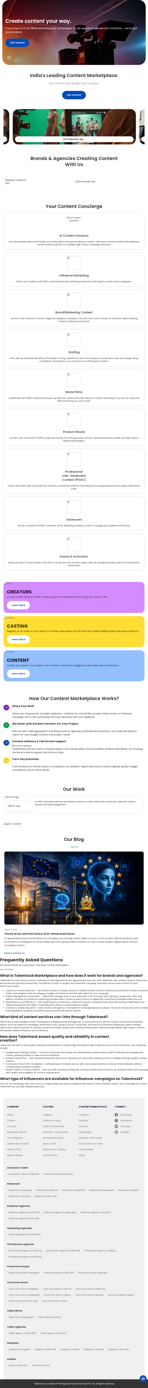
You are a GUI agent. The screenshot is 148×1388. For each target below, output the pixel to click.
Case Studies (86, 1149)
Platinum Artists (52, 1120)
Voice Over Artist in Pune (54, 1301)
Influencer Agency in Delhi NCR (24, 1212)
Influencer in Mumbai (19, 1196)
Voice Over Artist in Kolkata (57, 1294)
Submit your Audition (54, 1149)
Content (83, 1126)
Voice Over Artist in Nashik (121, 1294)
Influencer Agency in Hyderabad (60, 1212)
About (10, 1114)
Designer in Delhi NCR (45, 1349)
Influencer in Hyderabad (101, 1190)
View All (74, 846)
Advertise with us (16, 1132)
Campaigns (85, 1132)
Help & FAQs (14, 1149)
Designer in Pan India (118, 1349)
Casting (83, 1120)
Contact (12, 1126)
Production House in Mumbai (92, 1272)
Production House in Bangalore (24, 1272)
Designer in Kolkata (69, 1349)
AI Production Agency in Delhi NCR (63, 1250)
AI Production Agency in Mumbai (25, 1256)
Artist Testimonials (53, 1126)
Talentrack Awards (18, 1143)
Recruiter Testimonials (55, 1132)
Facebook (126, 1114)
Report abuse (15, 1155)
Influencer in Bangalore (20, 1190)
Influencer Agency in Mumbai (95, 1212)
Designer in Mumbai (94, 1349)
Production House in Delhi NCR (59, 1272)
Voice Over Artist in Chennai (57, 1288)
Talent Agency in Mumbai (53, 1333)
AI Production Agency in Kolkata (100, 1250)
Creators (84, 1114)
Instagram (126, 1120)
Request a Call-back (90, 1138)
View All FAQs (6, 969)
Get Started (17, 42)
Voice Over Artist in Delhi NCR (90, 1288)
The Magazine (15, 1138)
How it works (50, 1155)
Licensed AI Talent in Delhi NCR (24, 1174)
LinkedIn (125, 1132)
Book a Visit (49, 1143)
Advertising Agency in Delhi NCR (24, 1234)
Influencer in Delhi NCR (73, 1190)
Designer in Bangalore (19, 1349)
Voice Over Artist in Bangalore (24, 1288)
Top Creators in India (90, 1143)
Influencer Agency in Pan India (24, 1218)
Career (11, 1120)
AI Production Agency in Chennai (25, 1250)
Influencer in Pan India (45, 1196)
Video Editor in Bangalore (21, 1317)
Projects (47, 1114)
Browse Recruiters (53, 1138)
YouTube (125, 1126)
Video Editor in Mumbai (49, 1317)
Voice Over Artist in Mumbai (89, 1294)
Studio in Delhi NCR (18, 1365)
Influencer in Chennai (47, 1190)
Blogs (82, 1155)
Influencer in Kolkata (128, 1190)
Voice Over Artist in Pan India (23, 1301)
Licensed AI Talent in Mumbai (58, 1174)
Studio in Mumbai (40, 1365)
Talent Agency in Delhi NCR (22, 1333)
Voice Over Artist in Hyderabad (24, 1294)
